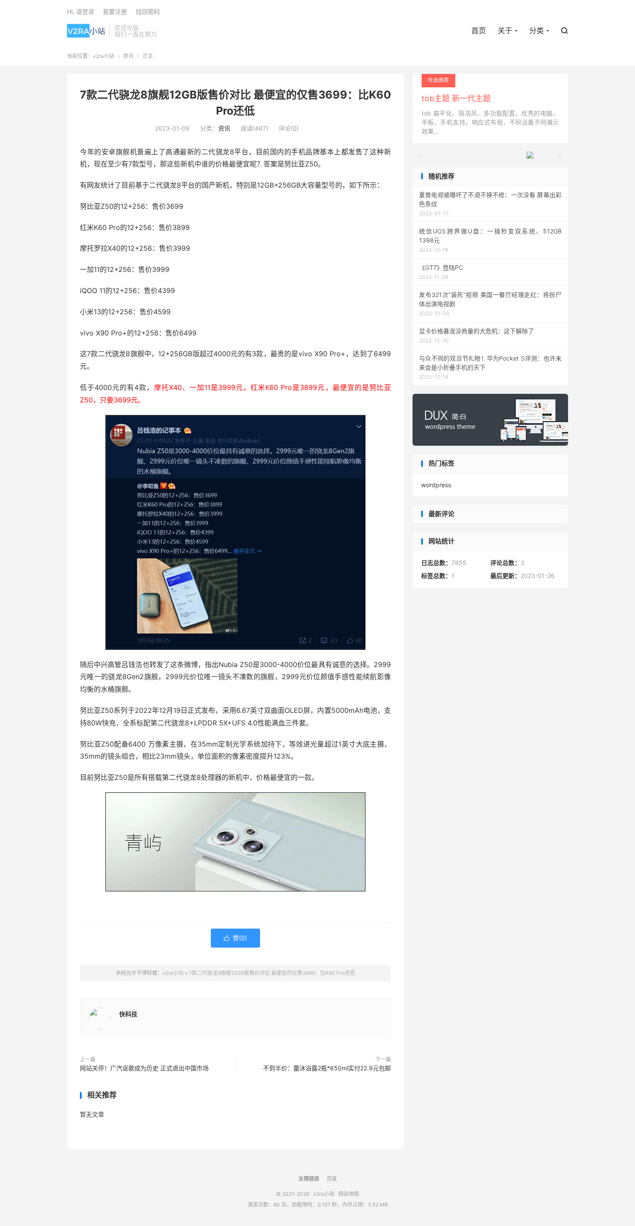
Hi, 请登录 (80, 11)
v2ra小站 (86, 31)
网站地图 (348, 1194)
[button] (559, 155)
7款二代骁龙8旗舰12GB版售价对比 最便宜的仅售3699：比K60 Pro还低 (272, 973)
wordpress (436, 484)
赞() (235, 938)
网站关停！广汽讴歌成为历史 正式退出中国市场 (144, 1068)
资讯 (128, 56)
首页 (478, 30)
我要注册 (115, 11)
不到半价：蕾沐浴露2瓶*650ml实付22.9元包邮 (327, 1068)
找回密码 (148, 11)
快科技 (128, 1014)
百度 (332, 1178)
